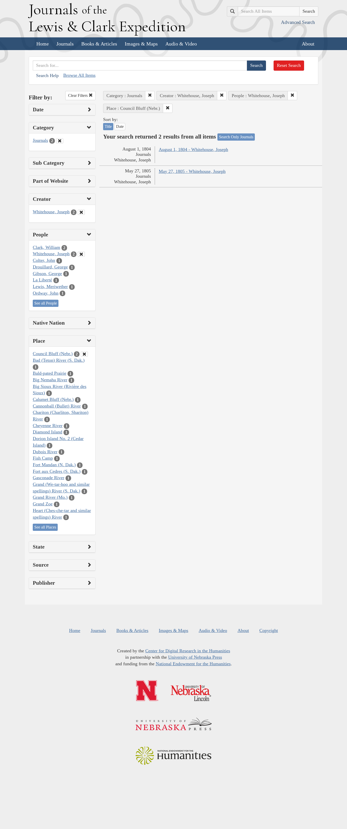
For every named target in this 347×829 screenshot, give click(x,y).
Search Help (47, 75)
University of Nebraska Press (195, 657)
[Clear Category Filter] (59, 140)
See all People (45, 303)
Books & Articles (99, 44)
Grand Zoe (43, 503)
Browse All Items (79, 75)
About (308, 44)
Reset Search (289, 65)
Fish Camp (43, 458)
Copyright (268, 630)
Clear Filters (78, 95)
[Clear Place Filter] (84, 354)
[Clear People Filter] (81, 254)
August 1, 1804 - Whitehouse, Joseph (193, 149)
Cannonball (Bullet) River (57, 406)
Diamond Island (47, 431)
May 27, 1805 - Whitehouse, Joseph (192, 171)
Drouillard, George (50, 266)
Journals (65, 44)
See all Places (45, 527)
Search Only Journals (236, 137)
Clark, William (46, 247)
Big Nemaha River (50, 379)
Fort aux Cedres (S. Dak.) (57, 471)
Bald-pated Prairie (49, 373)
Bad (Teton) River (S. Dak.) (59, 360)
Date (120, 126)
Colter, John (44, 260)
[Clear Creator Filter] (81, 212)
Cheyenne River (47, 425)
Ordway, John (45, 293)
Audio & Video (181, 44)
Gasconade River (48, 477)
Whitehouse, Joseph (51, 211)
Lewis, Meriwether (50, 286)
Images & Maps (141, 44)
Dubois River (45, 451)
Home (42, 44)
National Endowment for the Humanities (193, 663)
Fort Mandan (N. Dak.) (54, 464)
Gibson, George (47, 273)
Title (108, 126)
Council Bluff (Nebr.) (53, 353)
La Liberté (42, 279)
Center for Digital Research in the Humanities (187, 650)
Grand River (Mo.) (50, 497)
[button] (150, 95)
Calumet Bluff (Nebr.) (53, 399)
